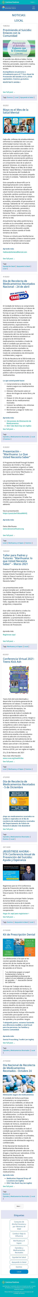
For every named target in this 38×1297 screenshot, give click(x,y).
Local (19, 1272)
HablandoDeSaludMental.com (15, 252)
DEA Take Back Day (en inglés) (19, 426)
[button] (33, 7)
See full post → (9, 92)
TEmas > (32, 2)
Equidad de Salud (19, 1257)
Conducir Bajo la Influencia (19, 1234)
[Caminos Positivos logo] (10, 2)
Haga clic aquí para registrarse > (16, 913)
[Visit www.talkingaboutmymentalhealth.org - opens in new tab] (19, 125)
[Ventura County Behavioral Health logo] (9, 7)
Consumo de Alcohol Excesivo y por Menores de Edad (19, 1225)
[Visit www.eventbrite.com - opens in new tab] (19, 48)
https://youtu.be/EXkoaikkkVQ (15, 513)
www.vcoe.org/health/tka (13, 758)
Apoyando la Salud (19, 1262)
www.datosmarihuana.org (13, 529)
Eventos (19, 1267)
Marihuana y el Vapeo (19, 1242)
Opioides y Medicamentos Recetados (19, 1250)
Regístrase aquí (9, 634)
